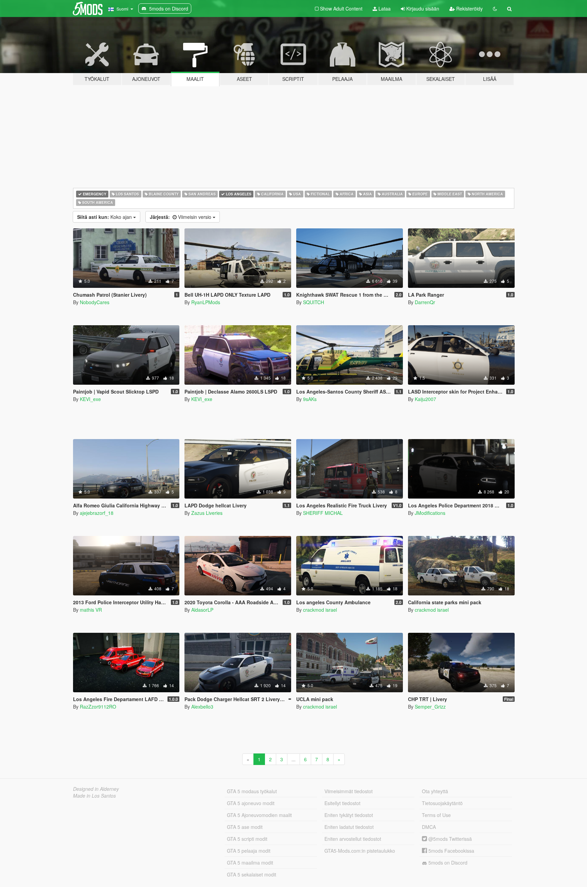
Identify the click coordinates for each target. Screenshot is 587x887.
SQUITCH (313, 302)
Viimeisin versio (181, 216)
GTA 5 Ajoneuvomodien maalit (259, 815)
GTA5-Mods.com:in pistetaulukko (359, 850)
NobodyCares (94, 302)
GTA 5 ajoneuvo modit (250, 803)
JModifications (430, 512)
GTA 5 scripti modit (247, 838)
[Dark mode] (495, 8)
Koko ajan (105, 216)
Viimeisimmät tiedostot (348, 791)
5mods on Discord (447, 862)
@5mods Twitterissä (449, 838)
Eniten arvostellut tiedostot (352, 838)
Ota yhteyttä (435, 791)
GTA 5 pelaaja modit (248, 850)
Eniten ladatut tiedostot (349, 826)
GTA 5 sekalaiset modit (251, 874)
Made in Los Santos (94, 795)
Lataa (384, 8)
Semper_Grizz (430, 706)
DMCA (429, 826)
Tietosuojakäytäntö (442, 803)
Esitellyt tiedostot (342, 803)
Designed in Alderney (96, 788)
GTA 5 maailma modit (250, 862)
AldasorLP (202, 609)
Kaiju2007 (425, 399)
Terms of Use (436, 815)
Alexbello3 (202, 706)
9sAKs (310, 399)
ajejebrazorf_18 (96, 512)
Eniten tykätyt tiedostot (348, 815)
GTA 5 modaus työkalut (252, 791)
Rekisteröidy (469, 8)
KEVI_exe (90, 399)
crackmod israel (320, 609)
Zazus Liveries (207, 512)
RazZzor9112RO (98, 706)
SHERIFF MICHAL (323, 512)
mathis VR (91, 609)
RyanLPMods (205, 302)
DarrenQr (425, 302)
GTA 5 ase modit (245, 826)
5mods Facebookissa (450, 850)
